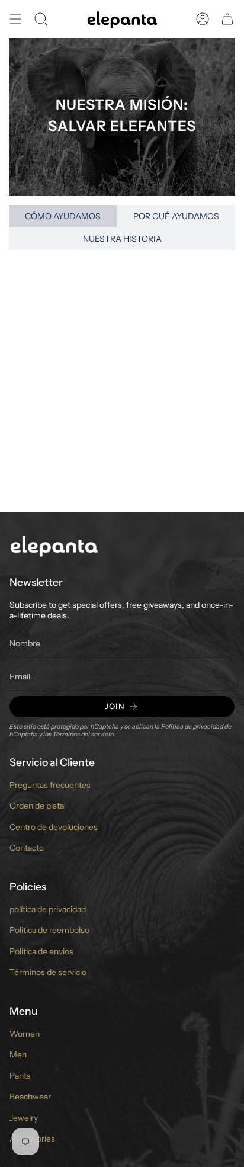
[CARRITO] (227, 19)
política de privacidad (47, 909)
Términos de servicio (47, 972)
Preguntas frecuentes (50, 785)
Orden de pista (36, 805)
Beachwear (30, 1096)
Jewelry (23, 1118)
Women (24, 1033)
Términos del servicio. (84, 734)
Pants (20, 1075)
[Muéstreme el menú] (15, 19)
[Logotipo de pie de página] (53, 545)
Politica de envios (41, 951)
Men (18, 1054)
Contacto (26, 847)
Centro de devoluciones (53, 827)
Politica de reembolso (49, 930)
